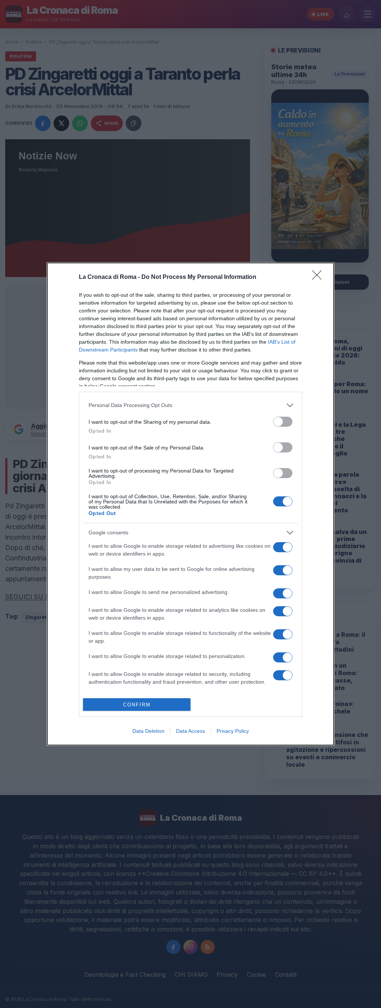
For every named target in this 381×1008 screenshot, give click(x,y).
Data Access (190, 731)
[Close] (319, 277)
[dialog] (190, 504)
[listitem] (190, 405)
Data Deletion (148, 731)
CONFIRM (137, 704)
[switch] (282, 422)
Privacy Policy (233, 731)
